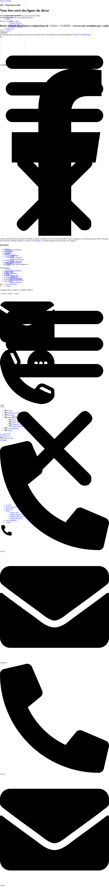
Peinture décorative (16, 27)
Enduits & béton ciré (17, 25)
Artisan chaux (14, 21)
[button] (54, 140)
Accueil (8, 269)
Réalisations (10, 29)
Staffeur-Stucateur (16, 23)
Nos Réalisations (11, 284)
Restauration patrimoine (14, 15)
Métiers (8, 19)
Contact (8, 31)
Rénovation (9, 17)
